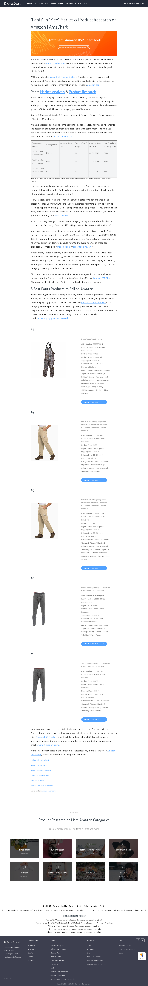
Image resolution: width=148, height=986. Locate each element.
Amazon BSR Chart (102, 278)
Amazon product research (41, 770)
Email (79, 906)
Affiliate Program (57, 945)
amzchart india (61, 215)
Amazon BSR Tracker (46, 737)
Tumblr (72, 906)
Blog (88, 953)
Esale (121, 953)
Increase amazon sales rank (42, 786)
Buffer (85, 906)
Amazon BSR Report (95, 960)
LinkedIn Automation (127, 949)
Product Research (82, 91)
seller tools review (82, 246)
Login (132, 3)
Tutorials (90, 949)
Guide (89, 945)
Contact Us (55, 964)
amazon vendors (49, 791)
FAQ (52, 968)
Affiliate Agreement (58, 949)
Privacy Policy (56, 956)
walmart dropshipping (48, 745)
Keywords (32, 949)
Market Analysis (52, 91)
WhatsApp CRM (125, 945)
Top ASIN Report (93, 956)
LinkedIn (94, 906)
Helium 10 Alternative (59, 971)
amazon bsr (93, 84)
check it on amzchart (94, 402)
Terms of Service (57, 960)
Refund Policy (56, 953)
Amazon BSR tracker (39, 765)
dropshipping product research (52, 318)
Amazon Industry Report (96, 964)
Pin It (102, 906)
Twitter (56, 906)
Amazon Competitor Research (62, 979)
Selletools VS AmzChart (40, 775)
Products (31, 3)
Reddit (64, 906)
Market (61, 3)
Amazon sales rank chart (93, 302)
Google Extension (58, 975)
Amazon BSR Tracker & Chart (62, 77)
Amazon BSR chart (38, 780)
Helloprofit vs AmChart (40, 760)
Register (140, 3)
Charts (52, 3)
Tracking (31, 960)
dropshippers (63, 246)
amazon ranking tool (62, 136)
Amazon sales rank (55, 63)
